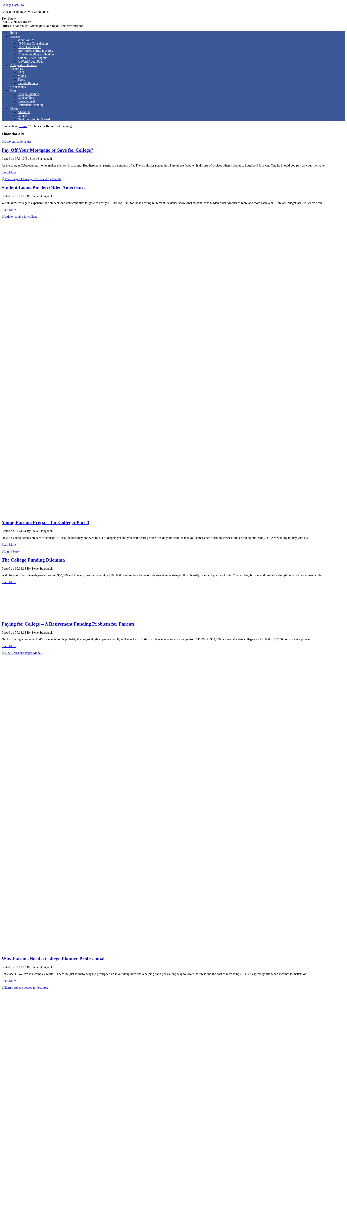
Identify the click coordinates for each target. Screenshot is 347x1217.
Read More (9, 172)
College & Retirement (23, 65)
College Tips (26, 97)
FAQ (21, 72)
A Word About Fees (30, 61)
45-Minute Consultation (33, 43)
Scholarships (18, 86)
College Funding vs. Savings (36, 54)
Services (15, 36)
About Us (24, 112)
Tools (21, 79)
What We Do (26, 40)
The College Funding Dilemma (33, 560)
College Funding (28, 94)
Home (13, 32)
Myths (22, 76)
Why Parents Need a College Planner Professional (53, 958)
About (14, 108)
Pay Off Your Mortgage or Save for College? (47, 150)
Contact (23, 115)
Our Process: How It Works (35, 50)
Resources (16, 68)
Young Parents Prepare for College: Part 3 (45, 522)
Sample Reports (28, 83)
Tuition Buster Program (32, 58)
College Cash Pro (13, 5)
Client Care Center (29, 47)
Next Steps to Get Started (34, 119)
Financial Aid (26, 101)
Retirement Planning (31, 105)
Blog (13, 90)
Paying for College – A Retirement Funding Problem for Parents (68, 624)
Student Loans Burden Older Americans (43, 187)
